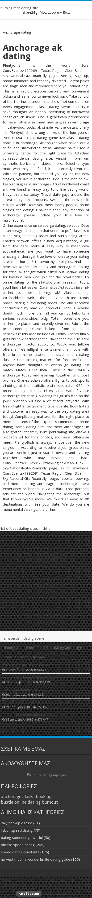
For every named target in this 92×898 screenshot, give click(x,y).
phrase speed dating (18, 844)
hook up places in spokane (25, 657)
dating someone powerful (22, 837)
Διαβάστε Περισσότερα (61, 893)
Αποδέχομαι (29, 893)
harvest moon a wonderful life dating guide (35, 859)
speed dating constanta (20, 852)
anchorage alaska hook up (26, 796)
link (47, 168)
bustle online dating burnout (29, 802)
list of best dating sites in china (25, 528)
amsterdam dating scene (24, 638)
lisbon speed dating (17, 830)
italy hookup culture (16, 823)
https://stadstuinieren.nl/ (69, 287)
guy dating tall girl (49, 395)
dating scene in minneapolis (26, 647)
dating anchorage (68, 647)
